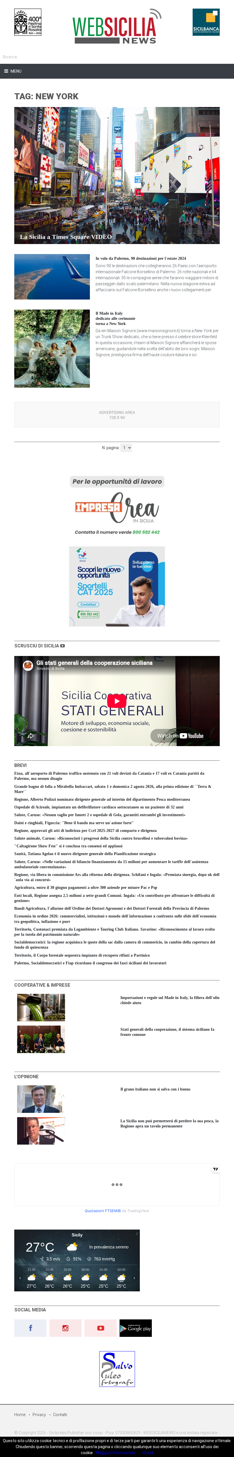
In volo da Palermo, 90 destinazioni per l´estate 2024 (141, 258)
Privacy (39, 1414)
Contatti (60, 1414)
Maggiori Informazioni (116, 1452)
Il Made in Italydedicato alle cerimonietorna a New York (115, 318)
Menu (15, 71)
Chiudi (148, 1452)
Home (19, 1414)
